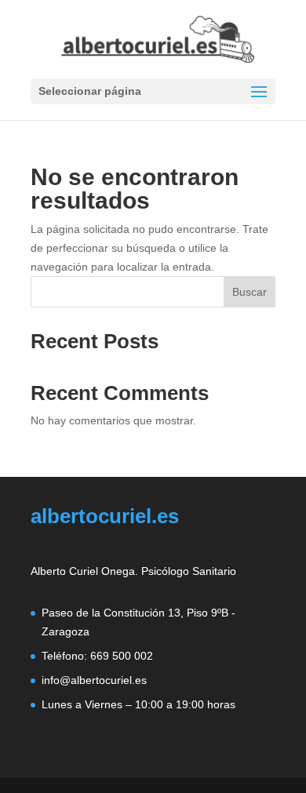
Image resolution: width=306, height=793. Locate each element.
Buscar (249, 292)
